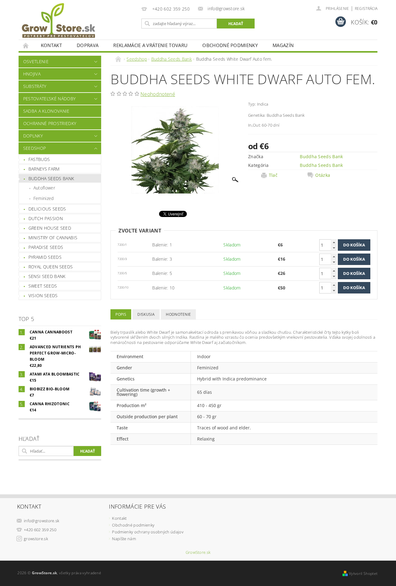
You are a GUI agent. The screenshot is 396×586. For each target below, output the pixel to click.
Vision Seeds (43, 295)
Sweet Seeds (42, 286)
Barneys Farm (44, 169)
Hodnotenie (178, 314)
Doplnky (33, 136)
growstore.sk (36, 538)
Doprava (87, 45)
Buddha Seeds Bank (51, 178)
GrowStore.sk (198, 552)
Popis (120, 314)
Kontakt (51, 45)
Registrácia (366, 8)
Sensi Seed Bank (47, 276)
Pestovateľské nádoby (49, 99)
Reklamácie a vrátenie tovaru (150, 45)
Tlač (273, 175)
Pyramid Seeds (45, 257)
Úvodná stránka (26, 45)
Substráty (34, 86)
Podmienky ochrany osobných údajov (147, 532)
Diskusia (146, 314)
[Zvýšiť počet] (334, 242)
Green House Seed (49, 228)
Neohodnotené (157, 94)
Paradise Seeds (45, 247)
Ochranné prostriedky (49, 123)
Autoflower (44, 188)
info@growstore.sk (41, 520)
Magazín (283, 45)
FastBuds (39, 159)
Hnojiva (32, 74)
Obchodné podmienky (230, 45)
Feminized (43, 198)
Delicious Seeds (47, 209)
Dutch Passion (45, 218)
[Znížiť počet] (334, 248)
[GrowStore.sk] (58, 23)
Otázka (322, 175)
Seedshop (34, 148)
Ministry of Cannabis (52, 238)
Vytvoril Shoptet (363, 573)
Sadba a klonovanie (46, 111)
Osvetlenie (36, 61)
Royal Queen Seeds (50, 267)
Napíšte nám (124, 538)
